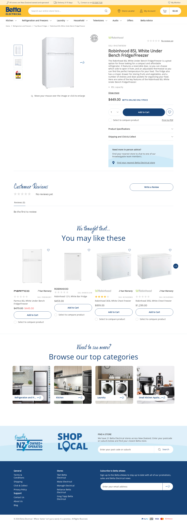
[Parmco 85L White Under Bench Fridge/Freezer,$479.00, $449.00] (32, 266)
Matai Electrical (64, 481)
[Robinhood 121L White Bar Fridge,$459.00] (73, 266)
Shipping (18, 481)
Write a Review (151, 187)
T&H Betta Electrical (62, 476)
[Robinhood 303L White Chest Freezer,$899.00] (114, 266)
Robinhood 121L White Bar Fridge (70, 296)
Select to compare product (126, 120)
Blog (16, 505)
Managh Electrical (66, 485)
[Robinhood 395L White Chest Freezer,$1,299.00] (154, 266)
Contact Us (19, 497)
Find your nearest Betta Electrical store (136, 162)
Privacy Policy (20, 489)
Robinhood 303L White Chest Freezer (113, 300)
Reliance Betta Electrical (64, 491)
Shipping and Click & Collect (122, 136)
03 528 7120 (97, 2)
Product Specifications (119, 128)
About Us (18, 501)
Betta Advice (147, 20)
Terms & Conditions (19, 476)
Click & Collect (20, 485)
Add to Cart (143, 112)
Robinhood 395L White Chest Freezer (154, 300)
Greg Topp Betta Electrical (65, 497)
